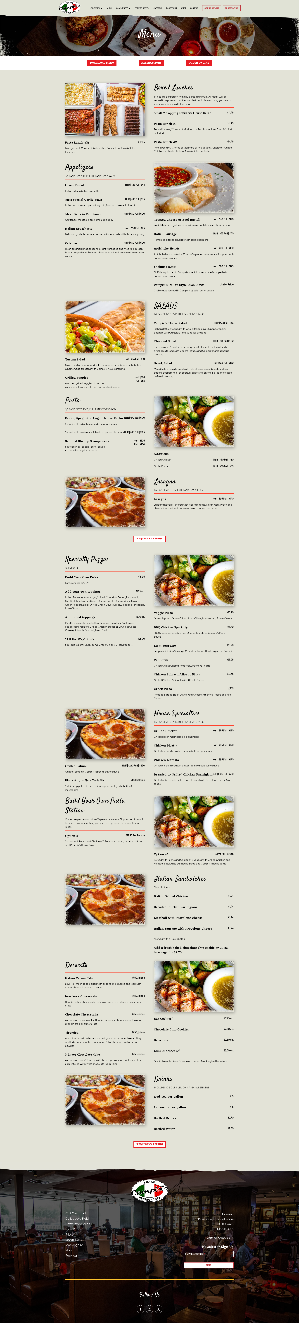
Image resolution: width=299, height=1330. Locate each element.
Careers (228, 1214)
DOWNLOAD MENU (102, 63)
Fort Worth (72, 1229)
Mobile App (225, 1229)
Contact (194, 8)
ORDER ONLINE (199, 63)
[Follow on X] (158, 1309)
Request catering (149, 539)
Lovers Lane (73, 1239)
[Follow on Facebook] (140, 1309)
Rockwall (71, 1255)
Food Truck (171, 8)
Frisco (69, 1234)
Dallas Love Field (77, 1218)
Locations (95, 8)
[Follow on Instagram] (149, 1309)
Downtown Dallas (77, 1224)
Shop (183, 8)
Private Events (142, 8)
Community (122, 8)
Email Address (195, 1254)
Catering (157, 8)
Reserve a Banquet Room (216, 1219)
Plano (69, 1250)
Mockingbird (74, 1245)
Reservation (231, 8)
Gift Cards (226, 1224)
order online (211, 8)
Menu (109, 8)
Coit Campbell (75, 1213)
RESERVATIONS (151, 63)
